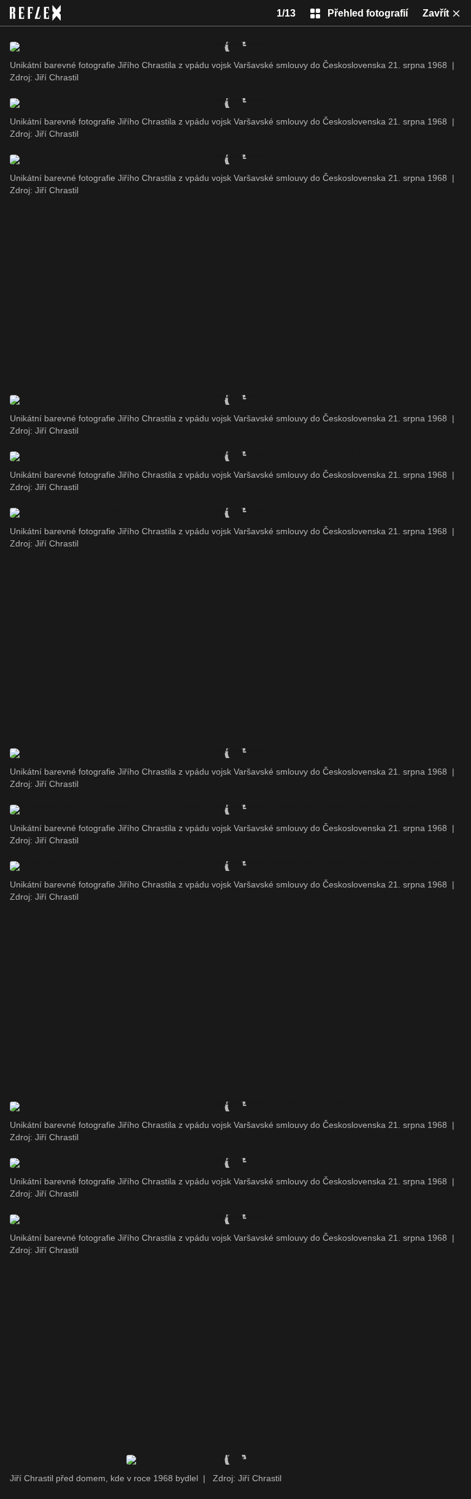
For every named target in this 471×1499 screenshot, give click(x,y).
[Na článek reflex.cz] (35, 13)
